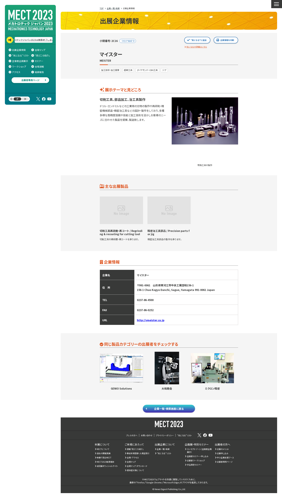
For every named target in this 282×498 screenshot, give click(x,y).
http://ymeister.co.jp (150, 320)
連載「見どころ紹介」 (135, 449)
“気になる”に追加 (198, 40)
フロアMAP (127, 41)
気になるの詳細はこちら (196, 46)
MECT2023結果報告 (105, 461)
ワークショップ (19, 66)
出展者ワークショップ (196, 460)
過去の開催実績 (103, 453)
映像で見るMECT (104, 457)
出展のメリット (223, 449)
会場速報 (39, 66)
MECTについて (103, 449)
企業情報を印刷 (227, 40)
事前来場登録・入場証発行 (138, 453)
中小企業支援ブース (225, 457)
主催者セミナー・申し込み (197, 456)
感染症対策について (135, 470)
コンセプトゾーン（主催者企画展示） (199, 450)
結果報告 (39, 72)
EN (25, 99)
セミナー (39, 61)
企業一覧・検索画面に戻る (169, 409)
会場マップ (40, 50)
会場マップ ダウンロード (137, 466)
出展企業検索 (19, 50)
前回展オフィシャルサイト (107, 466)
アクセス (16, 72)
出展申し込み (222, 453)
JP (17, 99)
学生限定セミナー (194, 464)
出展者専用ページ (30, 80)
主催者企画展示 (20, 61)
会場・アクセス (133, 457)
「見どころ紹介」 (42, 55)
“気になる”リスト (20, 55)
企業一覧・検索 (163, 449)
